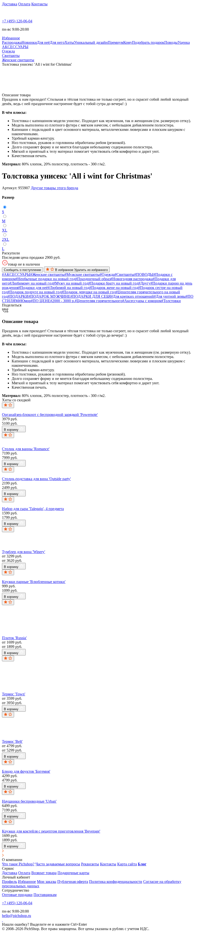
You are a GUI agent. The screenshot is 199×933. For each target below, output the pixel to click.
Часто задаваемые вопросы (57, 864)
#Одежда (107, 274)
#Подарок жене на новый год (113, 288)
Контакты (39, 4)
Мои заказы (46, 881)
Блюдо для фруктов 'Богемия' (26, 771)
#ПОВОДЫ (143, 274)
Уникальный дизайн (91, 42)
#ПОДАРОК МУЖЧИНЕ (49, 296)
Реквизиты (90, 864)
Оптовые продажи (17, 895)
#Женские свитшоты (47, 274)
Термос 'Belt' (12, 741)
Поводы (171, 42)
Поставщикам (45, 895)
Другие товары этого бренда (54, 188)
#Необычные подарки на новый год (45, 279)
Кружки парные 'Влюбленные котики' (34, 582)
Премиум (115, 42)
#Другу (144, 283)
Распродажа (12, 42)
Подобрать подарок (148, 42)
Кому (127, 42)
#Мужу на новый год (70, 283)
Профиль (9, 881)
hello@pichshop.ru (16, 916)
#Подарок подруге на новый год (34, 292)
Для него (57, 42)
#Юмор (25, 301)
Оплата (24, 4)
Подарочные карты (73, 873)
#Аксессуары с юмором (141, 301)
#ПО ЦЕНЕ (40, 301)
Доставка (9, 4)
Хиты (69, 42)
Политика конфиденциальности (115, 881)
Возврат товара (44, 873)
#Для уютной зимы (170, 296)
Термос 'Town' (13, 694)
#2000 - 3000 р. (62, 301)
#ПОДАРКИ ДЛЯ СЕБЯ (90, 296)
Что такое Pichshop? (18, 864)
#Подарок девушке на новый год (88, 292)
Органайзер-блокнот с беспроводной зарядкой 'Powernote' (50, 415)
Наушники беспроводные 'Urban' (29, 801)
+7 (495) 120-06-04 (17, 21)
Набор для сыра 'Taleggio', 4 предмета (33, 509)
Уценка (184, 42)
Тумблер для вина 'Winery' (23, 552)
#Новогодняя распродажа (131, 279)
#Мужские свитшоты (82, 274)
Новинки (29, 42)
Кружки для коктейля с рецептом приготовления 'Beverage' (51, 831)
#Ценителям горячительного (98, 301)
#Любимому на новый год (31, 283)
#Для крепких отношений (132, 296)
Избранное (27, 881)
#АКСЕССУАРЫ (16, 274)
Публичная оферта (72, 881)
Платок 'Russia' (14, 638)
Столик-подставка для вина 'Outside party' (36, 479)
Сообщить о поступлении (22, 270)
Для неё (43, 42)
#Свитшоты (124, 274)
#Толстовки (171, 301)
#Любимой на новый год (68, 288)
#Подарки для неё (33, 288)
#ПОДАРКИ (18, 296)
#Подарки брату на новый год (113, 283)
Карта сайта (127, 864)
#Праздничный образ (92, 279)
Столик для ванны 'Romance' (26, 449)
